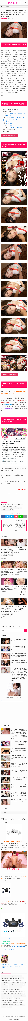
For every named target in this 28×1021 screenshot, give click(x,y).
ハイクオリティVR (13, 117)
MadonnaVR (13, 978)
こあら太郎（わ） (14, 982)
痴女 (11, 1004)
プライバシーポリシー (10, 1016)
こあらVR (18, 980)
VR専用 (9, 119)
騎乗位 (9, 1006)
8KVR (4, 976)
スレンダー (5, 989)
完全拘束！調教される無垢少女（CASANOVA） (10, 508)
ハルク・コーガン (13, 991)
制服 (3, 998)
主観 (15, 995)
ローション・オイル (20, 993)
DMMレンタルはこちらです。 (19, 946)
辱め (14, 119)
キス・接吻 (5, 984)
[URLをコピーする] (25, 516)
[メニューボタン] (2, 2)
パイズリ (21, 991)
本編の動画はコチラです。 (10, 135)
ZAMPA (4, 980)
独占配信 (21, 117)
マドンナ (10, 993)
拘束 (4, 121)
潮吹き (15, 1002)
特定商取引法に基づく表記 (20, 1016)
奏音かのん (4, 18)
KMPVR (18, 976)
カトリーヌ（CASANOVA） (15, 127)
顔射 (4, 1006)
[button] (3, 516)
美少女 (17, 119)
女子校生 (23, 119)
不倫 (3, 995)
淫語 (10, 1002)
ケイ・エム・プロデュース (16, 987)
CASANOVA (11, 125)
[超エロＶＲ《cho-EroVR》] (14, 2)
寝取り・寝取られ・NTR (7, 1000)
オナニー (23, 982)
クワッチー (5, 987)
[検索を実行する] (25, 630)
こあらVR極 (5, 982)
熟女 (21, 1002)
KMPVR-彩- (5, 978)
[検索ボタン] (25, 2)
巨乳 (16, 1000)
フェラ (4, 993)
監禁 (7, 121)
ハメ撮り (4, 991)
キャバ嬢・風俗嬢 (14, 984)
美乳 (16, 1004)
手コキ (4, 1002)
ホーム (4, 1016)
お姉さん (11, 980)
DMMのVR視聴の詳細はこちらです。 (14, 949)
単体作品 (11, 506)
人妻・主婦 (22, 995)
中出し (9, 995)
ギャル (22, 984)
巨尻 (21, 1000)
